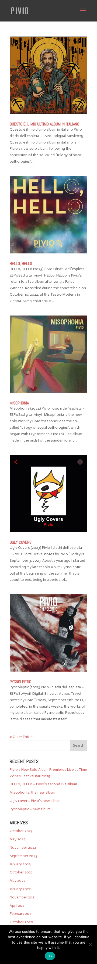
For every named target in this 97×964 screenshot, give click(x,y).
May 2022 (17, 880)
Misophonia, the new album (32, 792)
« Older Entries (22, 736)
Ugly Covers (21, 542)
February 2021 (21, 913)
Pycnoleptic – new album (30, 809)
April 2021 (18, 905)
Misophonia (19, 403)
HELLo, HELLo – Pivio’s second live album (43, 784)
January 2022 (20, 889)
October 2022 (21, 872)
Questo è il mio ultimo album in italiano (44, 124)
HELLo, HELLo (21, 263)
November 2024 (23, 847)
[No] (90, 944)
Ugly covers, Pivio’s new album (35, 800)
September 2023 (23, 856)
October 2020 (21, 922)
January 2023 (20, 864)
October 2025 (21, 831)
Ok (49, 956)
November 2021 (23, 897)
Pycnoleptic (20, 682)
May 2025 (17, 839)
